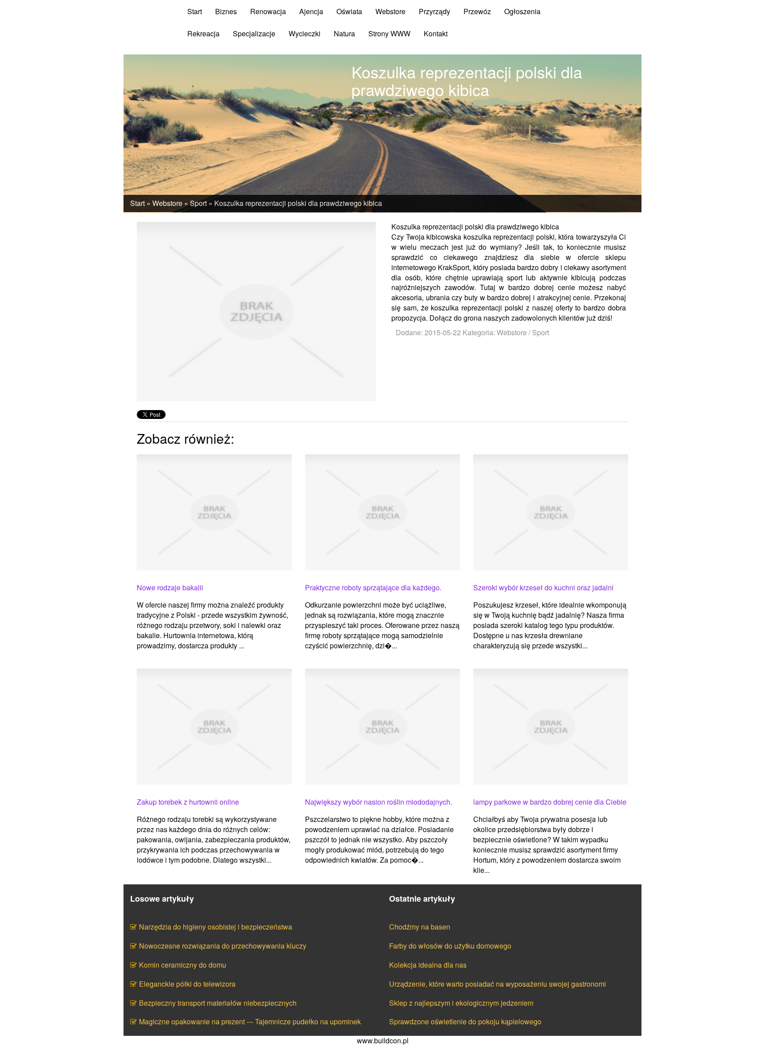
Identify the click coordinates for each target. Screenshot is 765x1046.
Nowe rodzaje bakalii (170, 588)
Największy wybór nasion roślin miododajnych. (378, 802)
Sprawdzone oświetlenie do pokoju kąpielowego (465, 1021)
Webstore (167, 203)
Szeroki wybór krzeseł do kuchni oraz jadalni (543, 588)
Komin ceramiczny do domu (182, 965)
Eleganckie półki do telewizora (187, 984)
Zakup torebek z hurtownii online (188, 802)
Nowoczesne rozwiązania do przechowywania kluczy (222, 946)
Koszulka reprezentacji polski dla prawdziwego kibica (298, 203)
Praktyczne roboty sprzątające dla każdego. (373, 588)
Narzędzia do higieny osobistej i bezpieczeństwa (215, 927)
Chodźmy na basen (419, 927)
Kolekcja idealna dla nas (428, 965)
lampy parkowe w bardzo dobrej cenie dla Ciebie (549, 802)
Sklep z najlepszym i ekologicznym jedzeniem (461, 1003)
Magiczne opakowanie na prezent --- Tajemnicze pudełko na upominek (250, 1021)
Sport (198, 203)
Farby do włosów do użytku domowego (450, 946)
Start (137, 203)
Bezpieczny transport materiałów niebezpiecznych (218, 1003)
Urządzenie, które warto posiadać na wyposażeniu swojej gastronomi (497, 984)
